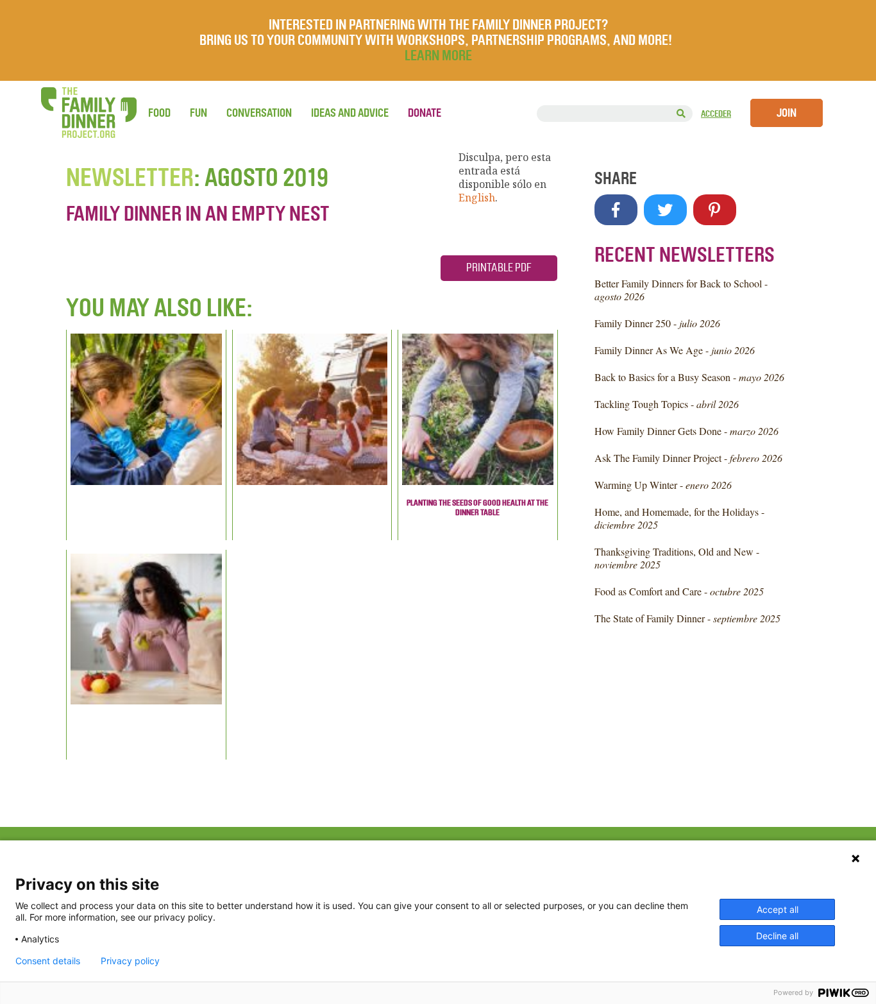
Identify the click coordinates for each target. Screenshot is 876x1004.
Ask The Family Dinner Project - (688, 457)
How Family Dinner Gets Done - (686, 431)
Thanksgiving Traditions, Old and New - (676, 558)
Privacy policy (130, 961)
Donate (424, 113)
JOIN (786, 113)
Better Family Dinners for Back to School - (681, 290)
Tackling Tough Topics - (666, 404)
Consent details (47, 961)
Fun (198, 113)
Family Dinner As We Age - (674, 350)
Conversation (259, 113)
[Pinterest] (714, 209)
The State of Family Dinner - (687, 618)
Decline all (777, 935)
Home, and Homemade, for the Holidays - (679, 518)
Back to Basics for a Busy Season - (689, 377)
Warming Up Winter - (663, 484)
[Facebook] (615, 209)
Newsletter (130, 177)
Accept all (777, 909)
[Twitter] (665, 209)
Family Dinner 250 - (657, 323)
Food (159, 113)
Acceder (716, 113)
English (477, 198)
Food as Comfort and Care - (679, 591)
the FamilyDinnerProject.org (88, 112)
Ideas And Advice (350, 113)
